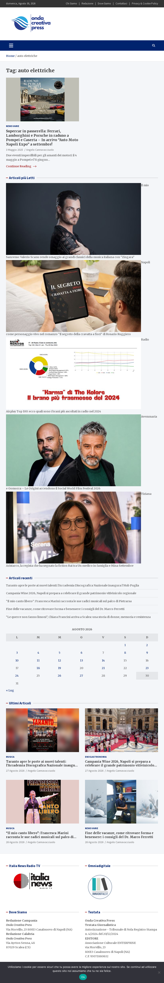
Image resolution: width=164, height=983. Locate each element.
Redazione (87, 3)
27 (81, 675)
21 (103, 668)
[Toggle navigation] (11, 45)
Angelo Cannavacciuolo (40, 149)
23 (147, 668)
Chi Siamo (71, 3)
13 (81, 660)
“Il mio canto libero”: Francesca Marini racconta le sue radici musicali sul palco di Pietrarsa (69, 601)
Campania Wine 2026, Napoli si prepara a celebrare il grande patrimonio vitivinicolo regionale (71, 593)
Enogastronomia (96, 756)
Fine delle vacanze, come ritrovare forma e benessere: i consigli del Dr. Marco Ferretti (65, 609)
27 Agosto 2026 (15, 770)
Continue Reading (19, 166)
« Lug (10, 690)
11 (38, 660)
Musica (10, 756)
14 (103, 660)
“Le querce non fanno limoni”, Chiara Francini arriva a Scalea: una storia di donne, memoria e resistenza (78, 617)
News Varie (12, 126)
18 (38, 668)
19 (59, 668)
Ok (83, 977)
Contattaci (121, 3)
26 (59, 675)
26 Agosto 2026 (15, 842)
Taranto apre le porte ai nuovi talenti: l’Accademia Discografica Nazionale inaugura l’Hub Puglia (72, 585)
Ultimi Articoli (20, 703)
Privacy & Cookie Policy (145, 3)
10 (16, 660)
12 (59, 660)
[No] (159, 972)
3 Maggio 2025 (14, 149)
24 (17, 675)
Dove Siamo (104, 3)
